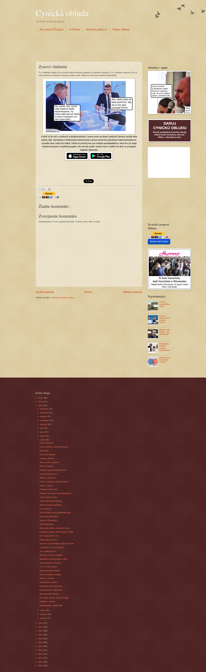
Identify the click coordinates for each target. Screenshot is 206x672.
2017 (40, 646)
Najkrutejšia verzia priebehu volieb (53, 559)
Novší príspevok (45, 292)
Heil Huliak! (44, 451)
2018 (40, 642)
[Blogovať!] (43, 189)
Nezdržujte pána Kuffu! (49, 516)
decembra (44, 409)
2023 (40, 623)
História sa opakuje (47, 455)
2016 (40, 650)
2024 (40, 406)
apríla (42, 440)
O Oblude (74, 29)
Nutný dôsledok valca (48, 497)
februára (43, 614)
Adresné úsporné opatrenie (50, 505)
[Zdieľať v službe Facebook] (49, 189)
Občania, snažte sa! (48, 478)
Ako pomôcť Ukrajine (51, 29)
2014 (40, 658)
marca (43, 610)
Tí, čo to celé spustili (48, 567)
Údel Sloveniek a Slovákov (50, 563)
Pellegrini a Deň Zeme (48, 489)
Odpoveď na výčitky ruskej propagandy (55, 493)
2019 (40, 639)
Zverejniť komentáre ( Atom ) (62, 298)
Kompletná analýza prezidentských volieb (56, 532)
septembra (44, 420)
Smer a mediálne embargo (50, 575)
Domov (88, 292)
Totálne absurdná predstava (51, 501)
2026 (40, 398)
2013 (40, 662)
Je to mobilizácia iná (48, 551)
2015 (40, 654)
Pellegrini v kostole (47, 602)
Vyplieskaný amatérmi (49, 582)
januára (43, 618)
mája (42, 436)
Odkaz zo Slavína (47, 578)
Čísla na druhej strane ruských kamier (164, 319)
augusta (43, 424)
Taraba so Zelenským (48, 520)
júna (42, 432)
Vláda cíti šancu (46, 486)
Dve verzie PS (45, 509)
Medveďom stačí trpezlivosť (51, 586)
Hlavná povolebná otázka (50, 571)
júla (41, 428)
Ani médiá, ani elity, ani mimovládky (54, 598)
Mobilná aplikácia (96, 29)
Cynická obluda (62, 12)
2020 (40, 635)
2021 (40, 631)
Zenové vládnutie (46, 466)
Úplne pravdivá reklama (49, 594)
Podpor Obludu (121, 29)
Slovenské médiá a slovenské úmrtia (55, 528)
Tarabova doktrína (47, 458)
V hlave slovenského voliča (164, 304)
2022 (40, 627)
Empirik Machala (46, 443)
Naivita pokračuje (47, 524)
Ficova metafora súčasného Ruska (54, 447)
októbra (43, 416)
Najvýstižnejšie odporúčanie (51, 590)
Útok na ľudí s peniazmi (49, 462)
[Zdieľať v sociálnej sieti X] (46, 189)
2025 (40, 402)
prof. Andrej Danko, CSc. (50, 536)
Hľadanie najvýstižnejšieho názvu (53, 470)
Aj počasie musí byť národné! (51, 547)
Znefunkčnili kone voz (48, 474)
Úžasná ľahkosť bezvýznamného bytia (55, 513)
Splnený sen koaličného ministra (164, 360)
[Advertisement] (87, 46)
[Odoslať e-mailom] (40, 189)
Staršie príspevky (132, 292)
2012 (40, 666)
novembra (44, 413)
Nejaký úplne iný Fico (48, 540)
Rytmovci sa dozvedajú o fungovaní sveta (57, 543)
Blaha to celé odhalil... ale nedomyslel (164, 332)
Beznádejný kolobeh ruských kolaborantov (164, 347)
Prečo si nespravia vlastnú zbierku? (54, 482)
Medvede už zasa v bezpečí (51, 555)
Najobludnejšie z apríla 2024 (51, 605)
